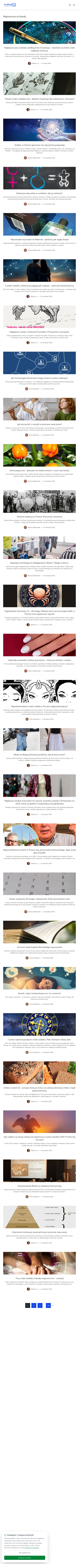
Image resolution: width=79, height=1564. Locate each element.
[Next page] (53, 1305)
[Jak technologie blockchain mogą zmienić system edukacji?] (39, 363)
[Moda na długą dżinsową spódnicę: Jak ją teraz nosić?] (39, 739)
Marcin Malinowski (34, 158)
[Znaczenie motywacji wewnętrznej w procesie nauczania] (39, 1217)
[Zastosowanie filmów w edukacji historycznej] (39, 1171)
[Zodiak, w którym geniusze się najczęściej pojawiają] (39, 130)
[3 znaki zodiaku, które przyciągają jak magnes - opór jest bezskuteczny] (39, 270)
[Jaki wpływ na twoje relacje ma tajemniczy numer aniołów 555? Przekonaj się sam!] (39, 1121)
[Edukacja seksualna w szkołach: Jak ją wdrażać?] (39, 178)
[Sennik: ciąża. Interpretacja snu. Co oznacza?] (39, 978)
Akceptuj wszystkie (24, 1558)
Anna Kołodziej (34, 389)
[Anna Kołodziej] (26, 388)
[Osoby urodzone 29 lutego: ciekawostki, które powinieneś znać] (39, 883)
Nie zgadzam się (24, 1553)
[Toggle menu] (74, 5)
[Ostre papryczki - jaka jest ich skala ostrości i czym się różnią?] (39, 455)
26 (48, 1305)
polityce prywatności (32, 1548)
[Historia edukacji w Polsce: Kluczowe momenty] (39, 501)
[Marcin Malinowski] (25, 157)
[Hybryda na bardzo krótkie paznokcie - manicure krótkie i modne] (39, 645)
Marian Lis (35, 63)
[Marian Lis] (29, 63)
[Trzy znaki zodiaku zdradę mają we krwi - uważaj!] (39, 1263)
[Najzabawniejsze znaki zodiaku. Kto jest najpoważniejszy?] (39, 691)
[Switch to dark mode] (70, 5)
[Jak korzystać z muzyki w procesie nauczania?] (39, 409)
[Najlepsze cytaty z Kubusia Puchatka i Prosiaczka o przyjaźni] (39, 316)
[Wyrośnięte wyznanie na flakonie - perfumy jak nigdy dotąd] (39, 224)
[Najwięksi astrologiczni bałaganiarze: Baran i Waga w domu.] (39, 547)
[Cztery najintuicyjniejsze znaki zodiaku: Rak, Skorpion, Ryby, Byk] (39, 1024)
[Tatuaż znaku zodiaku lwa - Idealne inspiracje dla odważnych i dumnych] (39, 83)
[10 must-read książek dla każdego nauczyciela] (39, 932)
